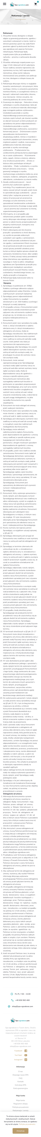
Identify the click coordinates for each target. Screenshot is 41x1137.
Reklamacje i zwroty (20, 1110)
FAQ (20, 1078)
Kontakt (20, 1081)
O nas (20, 1071)
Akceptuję (20, 1131)
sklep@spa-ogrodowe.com (22, 1006)
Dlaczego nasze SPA (21, 1075)
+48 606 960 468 (22, 1000)
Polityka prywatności (20, 1107)
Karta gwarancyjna (20, 1088)
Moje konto (20, 1100)
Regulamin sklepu (20, 1104)
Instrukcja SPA (20, 1085)
